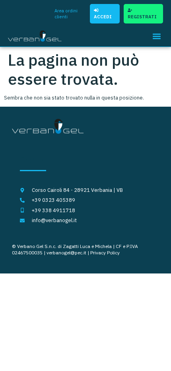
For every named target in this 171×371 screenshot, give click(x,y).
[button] (156, 36)
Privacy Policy (105, 253)
